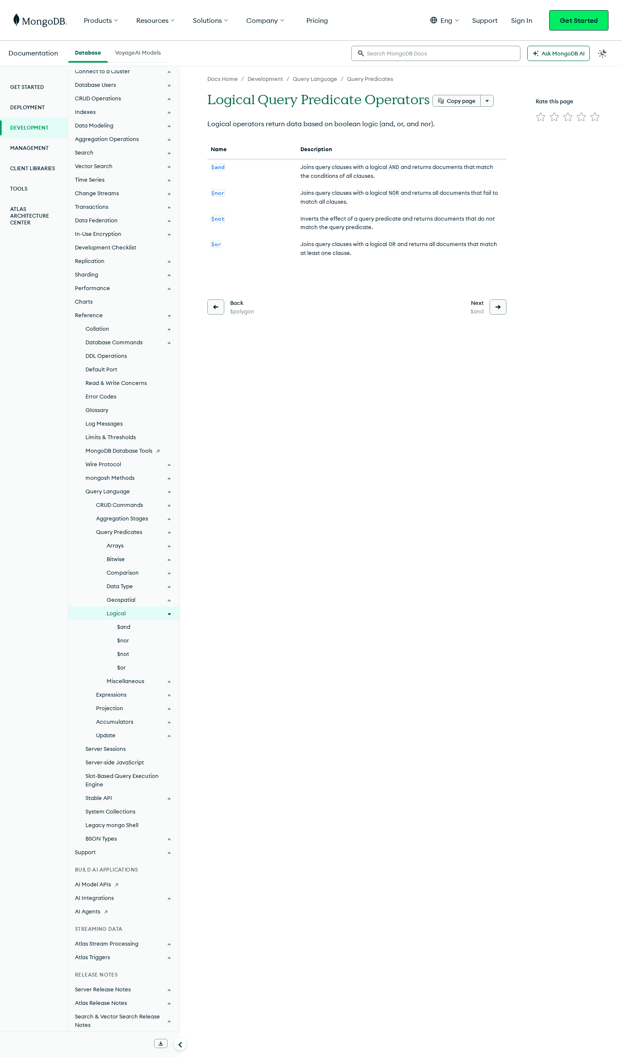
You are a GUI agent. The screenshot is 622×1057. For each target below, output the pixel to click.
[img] (541, 117)
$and (123, 626)
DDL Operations (106, 355)
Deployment (27, 107)
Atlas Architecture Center (29, 216)
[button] (444, 20)
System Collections (110, 811)
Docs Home (222, 78)
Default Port (101, 369)
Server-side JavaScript (114, 762)
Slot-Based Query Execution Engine (122, 780)
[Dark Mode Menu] (602, 53)
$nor (123, 640)
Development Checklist (105, 247)
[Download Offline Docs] (161, 1043)
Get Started (579, 20)
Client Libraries (32, 168)
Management (29, 148)
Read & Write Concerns (116, 382)
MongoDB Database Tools (118, 450)
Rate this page (554, 101)
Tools (19, 188)
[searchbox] (435, 53)
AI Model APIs (93, 884)
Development (265, 78)
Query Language (315, 78)
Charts (84, 301)
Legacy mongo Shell (111, 825)
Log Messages (104, 423)
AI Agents (87, 911)
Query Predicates (370, 78)
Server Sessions (105, 748)
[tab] (88, 52)
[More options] (487, 101)
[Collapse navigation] (180, 1044)
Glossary (96, 410)
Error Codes (100, 396)
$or (121, 667)
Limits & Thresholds (110, 437)
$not (123, 653)
